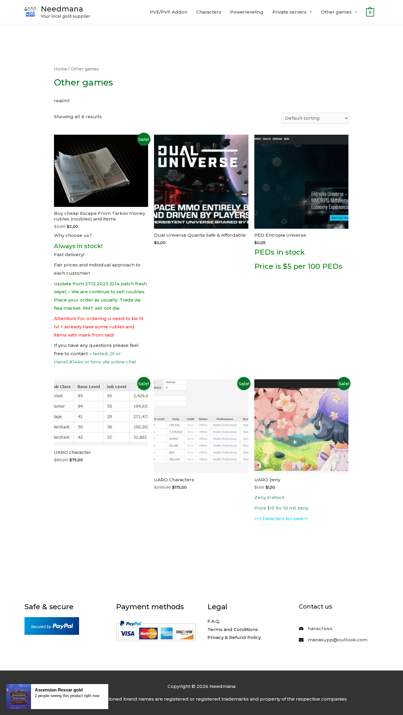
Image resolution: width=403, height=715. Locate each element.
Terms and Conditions (232, 629)
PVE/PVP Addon (168, 12)
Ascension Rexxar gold (59, 689)
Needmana (62, 8)
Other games (336, 12)
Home (60, 69)
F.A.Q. (213, 621)
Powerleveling (246, 12)
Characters (208, 12)
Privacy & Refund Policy (234, 637)
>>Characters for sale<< (281, 518)
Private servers (289, 12)
